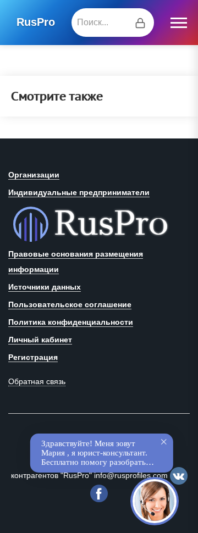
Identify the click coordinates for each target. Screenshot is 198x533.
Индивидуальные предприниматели (79, 192)
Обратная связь (36, 381)
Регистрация (33, 357)
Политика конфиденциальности (70, 322)
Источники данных (44, 286)
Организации (33, 174)
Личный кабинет (40, 339)
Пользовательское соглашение (69, 304)
